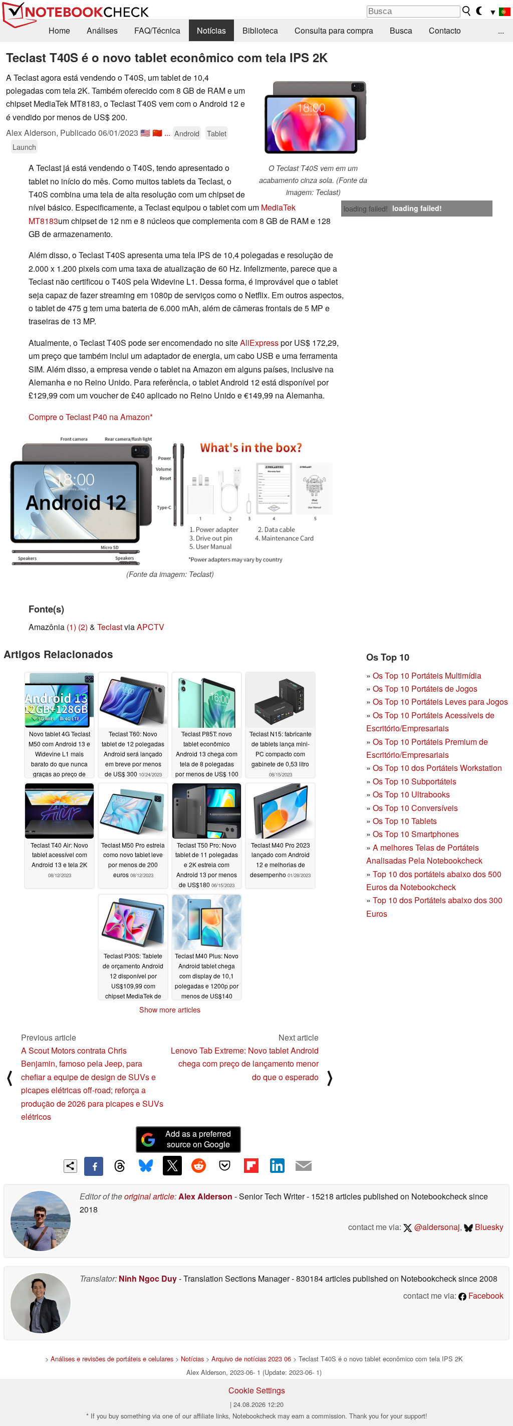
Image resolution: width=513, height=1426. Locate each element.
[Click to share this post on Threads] (119, 1166)
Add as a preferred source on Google (198, 1139)
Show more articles (169, 1009)
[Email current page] (303, 1166)
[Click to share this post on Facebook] (93, 1166)
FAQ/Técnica (157, 30)
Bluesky (488, 1227)
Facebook (484, 1295)
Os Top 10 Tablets (405, 821)
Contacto (445, 30)
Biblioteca (260, 30)
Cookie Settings (256, 1390)
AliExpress (259, 342)
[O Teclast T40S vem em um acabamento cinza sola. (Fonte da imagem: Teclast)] (313, 117)
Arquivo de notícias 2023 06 (251, 1358)
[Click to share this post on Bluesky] (145, 1166)
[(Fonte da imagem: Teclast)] (170, 500)
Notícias (211, 30)
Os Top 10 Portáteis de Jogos (425, 688)
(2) (83, 627)
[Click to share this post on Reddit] (198, 1165)
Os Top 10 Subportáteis (414, 781)
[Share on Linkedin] (277, 1165)
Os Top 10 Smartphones (416, 834)
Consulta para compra (334, 30)
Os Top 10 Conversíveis (415, 807)
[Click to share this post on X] (172, 1165)
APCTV (150, 627)
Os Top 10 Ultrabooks (411, 794)
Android (186, 133)
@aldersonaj (436, 1227)
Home (59, 30)
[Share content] (70, 1166)
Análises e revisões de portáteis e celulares (112, 1358)
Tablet (216, 133)
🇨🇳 (157, 132)
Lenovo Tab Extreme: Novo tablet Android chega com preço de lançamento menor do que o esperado (245, 1064)
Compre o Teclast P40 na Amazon (89, 417)
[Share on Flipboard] (251, 1165)
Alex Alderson (205, 1196)
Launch (24, 146)
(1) (71, 627)
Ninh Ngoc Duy (148, 1278)
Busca (401, 30)
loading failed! (366, 208)
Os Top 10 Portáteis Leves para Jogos (440, 701)
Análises (102, 30)
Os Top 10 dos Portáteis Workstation (437, 767)
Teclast (109, 627)
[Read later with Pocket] (224, 1165)
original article (149, 1196)
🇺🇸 (145, 132)
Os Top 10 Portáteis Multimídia (427, 675)
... (501, 30)
